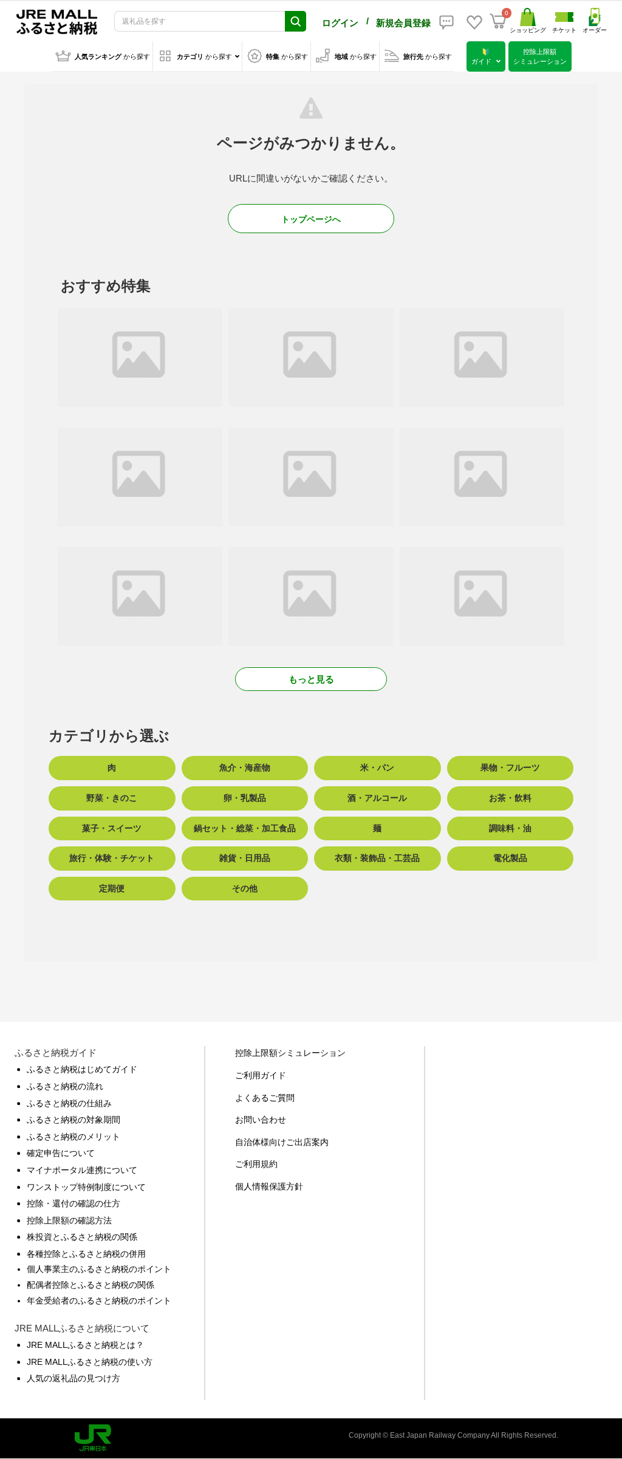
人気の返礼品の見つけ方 (73, 1378)
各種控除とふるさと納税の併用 (86, 1254)
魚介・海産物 (244, 767)
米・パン (377, 767)
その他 (245, 888)
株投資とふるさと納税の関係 (82, 1237)
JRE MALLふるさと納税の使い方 (89, 1362)
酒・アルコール (377, 798)
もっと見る (311, 679)
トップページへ (311, 219)
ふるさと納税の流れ (65, 1086)
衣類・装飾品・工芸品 (377, 858)
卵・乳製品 (245, 798)
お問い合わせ (260, 1119)
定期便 (112, 888)
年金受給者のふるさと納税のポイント (99, 1300)
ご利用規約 (256, 1164)
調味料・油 (510, 828)
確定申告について (61, 1153)
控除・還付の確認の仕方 (73, 1203)
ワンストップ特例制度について (86, 1187)
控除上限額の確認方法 (69, 1220)
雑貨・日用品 (244, 858)
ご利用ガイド (260, 1075)
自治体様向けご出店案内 (282, 1142)
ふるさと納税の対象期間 (73, 1119)
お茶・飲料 (510, 798)
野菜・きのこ (111, 798)
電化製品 (510, 858)
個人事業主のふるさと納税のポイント (99, 1269)
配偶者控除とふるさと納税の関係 (90, 1285)
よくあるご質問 (265, 1098)
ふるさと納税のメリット (73, 1136)
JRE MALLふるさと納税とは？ (85, 1345)
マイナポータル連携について (82, 1170)
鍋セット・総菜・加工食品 (245, 828)
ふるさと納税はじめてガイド (82, 1069)
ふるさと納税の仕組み (69, 1103)
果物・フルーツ (510, 767)
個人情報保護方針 (269, 1186)
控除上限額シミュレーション (290, 1053)
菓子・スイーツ (112, 828)
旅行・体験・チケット (111, 858)
